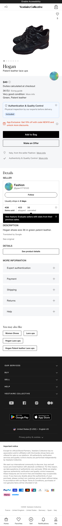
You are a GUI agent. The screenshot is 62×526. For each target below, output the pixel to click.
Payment (11, 278)
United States (31, 510)
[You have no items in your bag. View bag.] (56, 7)
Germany (41, 510)
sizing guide (16, 90)
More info (30, 94)
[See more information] (57, 123)
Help (9, 311)
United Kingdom (18, 510)
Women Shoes (12, 333)
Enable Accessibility (31, 1)
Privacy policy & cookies (30, 437)
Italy (55, 510)
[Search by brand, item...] (6, 7)
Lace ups (30, 333)
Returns (11, 300)
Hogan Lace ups (13, 340)
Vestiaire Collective (17, 393)
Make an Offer (31, 143)
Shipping (12, 289)
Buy (7, 372)
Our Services (12, 365)
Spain (49, 510)
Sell (7, 379)
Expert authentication (19, 268)
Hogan (9, 66)
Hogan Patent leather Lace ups (19, 348)
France (7, 510)
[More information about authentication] (56, 105)
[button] (56, 7)
